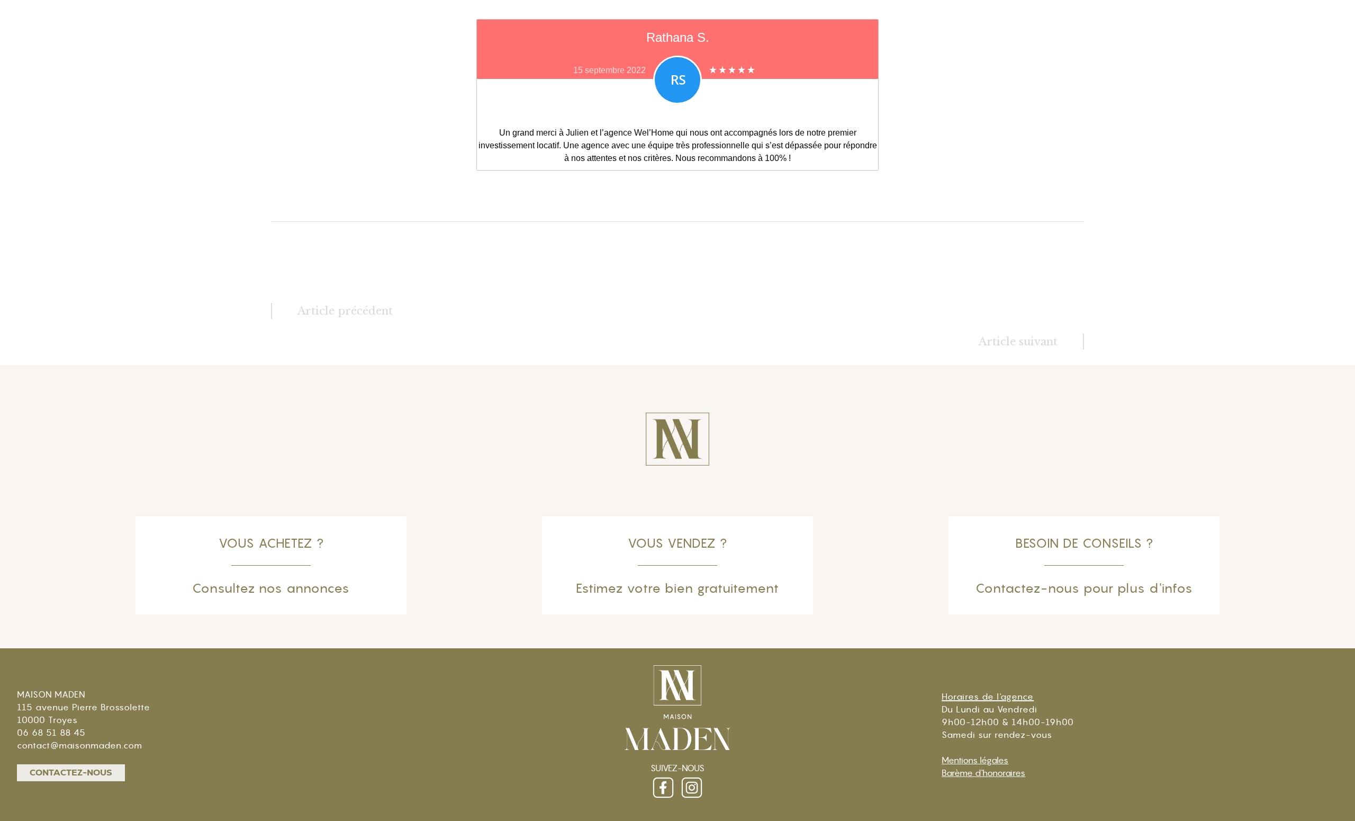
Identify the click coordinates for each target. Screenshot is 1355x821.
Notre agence (1020, 57)
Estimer (1235, 57)
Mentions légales (975, 760)
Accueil (944, 57)
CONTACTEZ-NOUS (71, 773)
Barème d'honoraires (983, 773)
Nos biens (1101, 57)
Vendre (1176, 57)
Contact (1297, 57)
